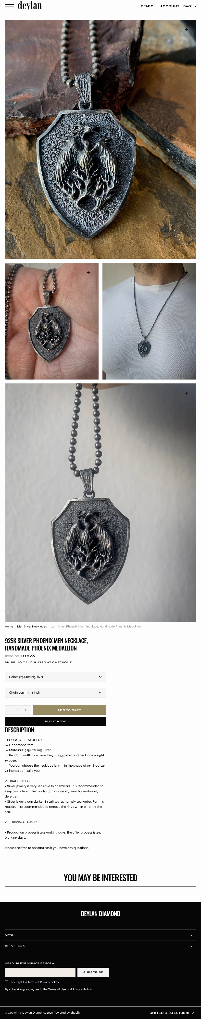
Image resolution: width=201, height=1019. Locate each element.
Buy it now (55, 721)
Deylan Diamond (33, 1012)
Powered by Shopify (66, 1012)
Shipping (13, 662)
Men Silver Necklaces (32, 626)
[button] (10, 6)
